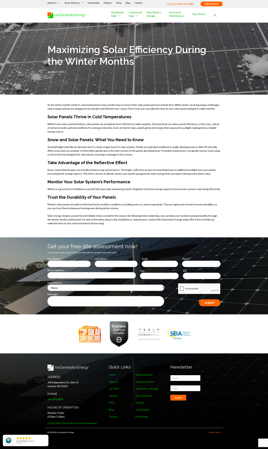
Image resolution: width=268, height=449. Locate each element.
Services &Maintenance (176, 14)
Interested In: (55, 282)
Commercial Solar (135, 14)
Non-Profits (198, 14)
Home (112, 374)
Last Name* (101, 258)
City (142, 270)
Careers (113, 395)
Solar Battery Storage (146, 388)
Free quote (211, 4)
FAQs (118, 2)
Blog (128, 2)
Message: (52, 294)
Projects (108, 2)
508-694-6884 (185, 3)
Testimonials (93, 2)
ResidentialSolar (117, 14)
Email (145, 258)
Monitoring (141, 416)
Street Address (55, 270)
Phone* (186, 258)
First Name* (53, 258)
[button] (215, 15)
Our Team (114, 388)
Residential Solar (144, 374)
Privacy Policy (215, 432)
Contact (138, 2)
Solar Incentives (143, 395)
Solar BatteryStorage (154, 14)
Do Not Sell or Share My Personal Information (72, 423)
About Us (52, 2)
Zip (184, 270)
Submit (178, 397)
